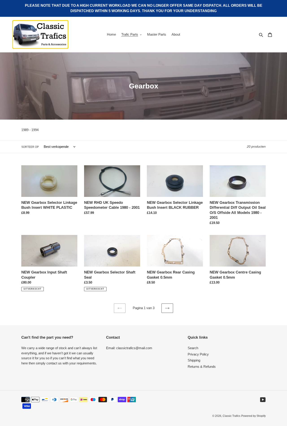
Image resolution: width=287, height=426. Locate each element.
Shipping (194, 360)
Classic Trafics (231, 415)
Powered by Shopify (253, 415)
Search (193, 348)
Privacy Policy (198, 354)
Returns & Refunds (202, 366)
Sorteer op (30, 146)
